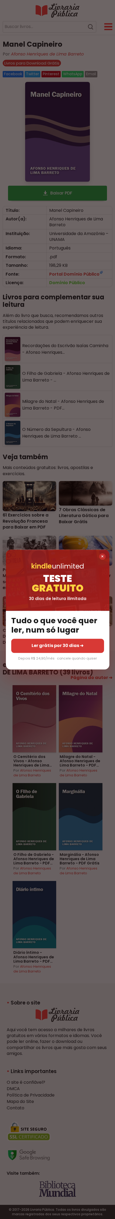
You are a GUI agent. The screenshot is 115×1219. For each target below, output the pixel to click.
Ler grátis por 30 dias (57, 646)
